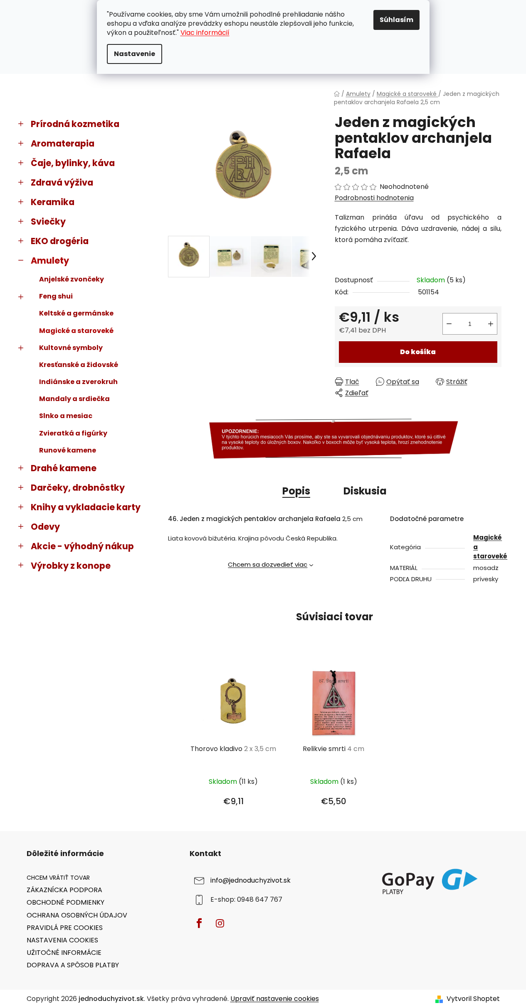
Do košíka (418, 352)
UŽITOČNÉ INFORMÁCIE (64, 952)
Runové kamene (67, 450)
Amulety (50, 260)
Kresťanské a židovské (78, 364)
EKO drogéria (60, 241)
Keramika (52, 202)
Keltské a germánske (76, 313)
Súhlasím (396, 19)
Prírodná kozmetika (75, 124)
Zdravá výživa (62, 182)
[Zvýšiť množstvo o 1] (490, 323)
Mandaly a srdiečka (74, 399)
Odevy (45, 527)
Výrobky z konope (71, 566)
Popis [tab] (296, 491)
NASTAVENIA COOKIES (62, 940)
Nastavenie (134, 54)
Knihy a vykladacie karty (86, 507)
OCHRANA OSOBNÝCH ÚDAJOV (77, 915)
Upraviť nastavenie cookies (274, 998)
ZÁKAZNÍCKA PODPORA (64, 890)
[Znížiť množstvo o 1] (449, 323)
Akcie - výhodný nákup (82, 546)
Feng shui (56, 296)
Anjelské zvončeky (71, 279)
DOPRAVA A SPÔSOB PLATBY (73, 965)
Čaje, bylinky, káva (73, 163)
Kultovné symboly (71, 347)
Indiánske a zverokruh (78, 382)
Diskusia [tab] (365, 491)
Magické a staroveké (76, 330)
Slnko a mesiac (65, 416)
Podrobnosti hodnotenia (374, 198)
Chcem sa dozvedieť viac (267, 564)
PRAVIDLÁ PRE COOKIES (65, 927)
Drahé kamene (63, 468)
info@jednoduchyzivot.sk (250, 881)
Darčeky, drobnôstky (78, 488)
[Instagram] (220, 923)
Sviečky (48, 221)
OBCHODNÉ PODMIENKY (65, 902)
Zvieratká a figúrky (73, 433)
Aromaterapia (62, 143)
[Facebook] (199, 923)
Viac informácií (205, 32)
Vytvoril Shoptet (473, 998)
